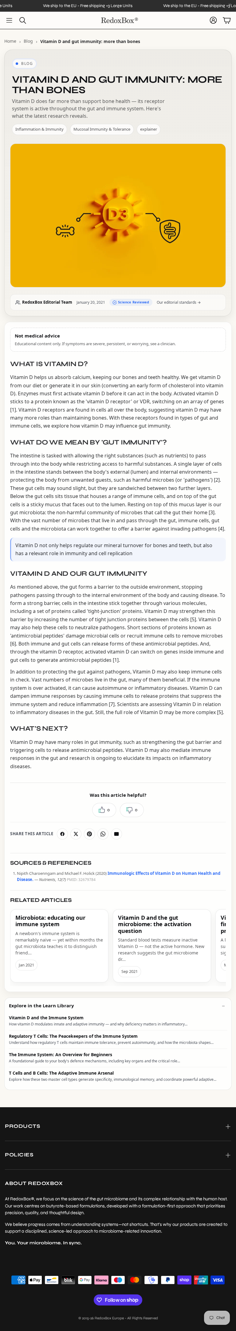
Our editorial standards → (179, 302)
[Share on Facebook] (62, 833)
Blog (28, 41)
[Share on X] (75, 833)
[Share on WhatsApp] (102, 833)
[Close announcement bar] (229, 4)
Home (10, 41)
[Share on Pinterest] (89, 833)
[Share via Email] (116, 833)
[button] (9, 20)
